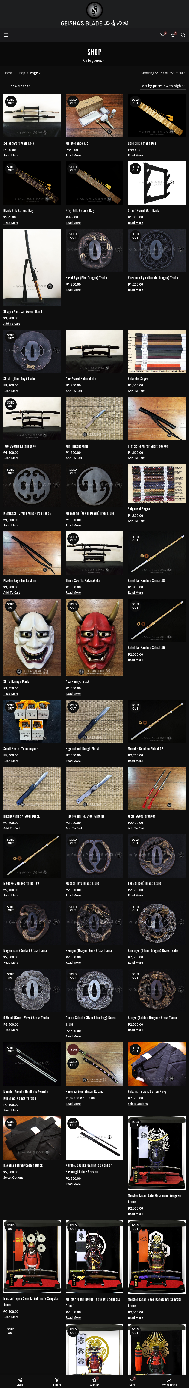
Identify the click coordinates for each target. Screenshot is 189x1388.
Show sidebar (19, 86)
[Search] (183, 35)
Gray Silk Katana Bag (80, 210)
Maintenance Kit (77, 143)
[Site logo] (94, 13)
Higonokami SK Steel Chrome (85, 815)
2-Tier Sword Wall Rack (19, 143)
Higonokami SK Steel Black (21, 815)
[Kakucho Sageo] (157, 351)
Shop (21, 73)
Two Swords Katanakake (19, 445)
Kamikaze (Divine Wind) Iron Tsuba (27, 513)
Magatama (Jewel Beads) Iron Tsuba (90, 513)
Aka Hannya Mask (77, 681)
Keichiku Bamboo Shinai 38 (146, 580)
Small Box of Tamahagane (20, 748)
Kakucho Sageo (138, 378)
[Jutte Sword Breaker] (157, 788)
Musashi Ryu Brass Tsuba (83, 883)
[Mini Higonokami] (94, 418)
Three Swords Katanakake (83, 580)
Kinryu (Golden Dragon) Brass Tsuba (152, 1017)
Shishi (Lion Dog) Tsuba (19, 378)
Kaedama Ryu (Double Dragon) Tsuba (153, 277)
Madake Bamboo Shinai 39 (21, 883)
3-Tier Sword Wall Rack (143, 210)
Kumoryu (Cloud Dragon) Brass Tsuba (153, 950)
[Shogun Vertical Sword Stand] (32, 267)
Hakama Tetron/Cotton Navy (147, 1091)
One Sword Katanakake (81, 378)
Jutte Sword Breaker (141, 815)
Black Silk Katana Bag (18, 210)
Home (8, 73)
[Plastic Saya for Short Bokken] (157, 418)
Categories (92, 60)
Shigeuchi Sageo (139, 508)
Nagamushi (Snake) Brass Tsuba (25, 950)
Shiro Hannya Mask (16, 681)
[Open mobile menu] (5, 35)
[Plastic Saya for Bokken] (32, 553)
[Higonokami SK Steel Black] (32, 788)
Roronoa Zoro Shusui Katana (85, 1091)
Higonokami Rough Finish (83, 748)
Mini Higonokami (77, 445)
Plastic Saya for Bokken (19, 580)
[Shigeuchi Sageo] (157, 483)
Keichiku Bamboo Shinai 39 (146, 647)
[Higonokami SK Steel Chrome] (94, 788)
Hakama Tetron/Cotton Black (23, 1165)
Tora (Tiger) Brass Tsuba (145, 883)
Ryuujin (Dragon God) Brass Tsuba (89, 950)
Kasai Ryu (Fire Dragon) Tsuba (86, 277)
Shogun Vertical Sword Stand (22, 311)
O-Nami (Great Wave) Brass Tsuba (26, 1017)
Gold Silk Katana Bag (142, 143)
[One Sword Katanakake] (94, 351)
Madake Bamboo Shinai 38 (146, 748)
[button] (11, 324)
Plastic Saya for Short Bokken (148, 445)
